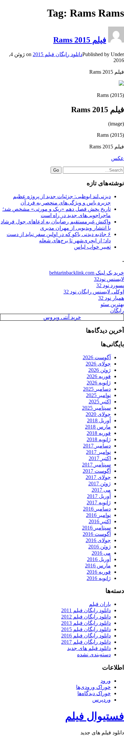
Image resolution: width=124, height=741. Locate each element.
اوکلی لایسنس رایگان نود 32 (93, 291)
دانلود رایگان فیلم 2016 (86, 635)
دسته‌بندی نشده (94, 654)
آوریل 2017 (99, 496)
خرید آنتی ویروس (62, 317)
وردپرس (101, 699)
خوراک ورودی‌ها (93, 687)
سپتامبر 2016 (96, 528)
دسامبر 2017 (97, 446)
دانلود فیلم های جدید (89, 648)
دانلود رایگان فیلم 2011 (86, 610)
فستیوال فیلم (94, 716)
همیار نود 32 (111, 298)
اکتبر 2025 (100, 401)
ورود (106, 681)
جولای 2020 (98, 414)
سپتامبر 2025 (96, 408)
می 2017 (101, 490)
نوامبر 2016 (98, 515)
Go (56, 170)
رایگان (117, 310)
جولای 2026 (98, 364)
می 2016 (101, 553)
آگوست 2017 (97, 471)
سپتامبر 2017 (96, 464)
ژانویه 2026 (99, 382)
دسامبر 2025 (97, 389)
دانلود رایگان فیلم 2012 (86, 616)
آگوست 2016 (97, 534)
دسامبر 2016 (97, 509)
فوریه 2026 (99, 376)
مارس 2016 (98, 565)
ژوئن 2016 (99, 546)
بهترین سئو (112, 304)
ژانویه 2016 (99, 578)
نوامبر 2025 (98, 395)
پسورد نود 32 (110, 285)
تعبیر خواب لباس (92, 247)
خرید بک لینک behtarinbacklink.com (86, 273)
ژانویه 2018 (99, 439)
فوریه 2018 (99, 433)
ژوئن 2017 (99, 483)
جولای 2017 (98, 477)
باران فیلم (100, 604)
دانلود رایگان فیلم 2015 (57, 54)
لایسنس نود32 (109, 279)
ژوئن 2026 (99, 370)
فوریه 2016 (99, 572)
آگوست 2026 (97, 357)
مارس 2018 (98, 427)
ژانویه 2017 (99, 502)
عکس (117, 158)
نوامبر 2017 (98, 452)
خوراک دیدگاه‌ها (94, 693)
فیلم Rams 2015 (79, 40)
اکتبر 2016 (100, 521)
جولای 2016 (98, 540)
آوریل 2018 (99, 420)
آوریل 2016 (99, 559)
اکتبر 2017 (100, 458)
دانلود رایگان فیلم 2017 (86, 642)
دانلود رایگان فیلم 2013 (86, 623)
